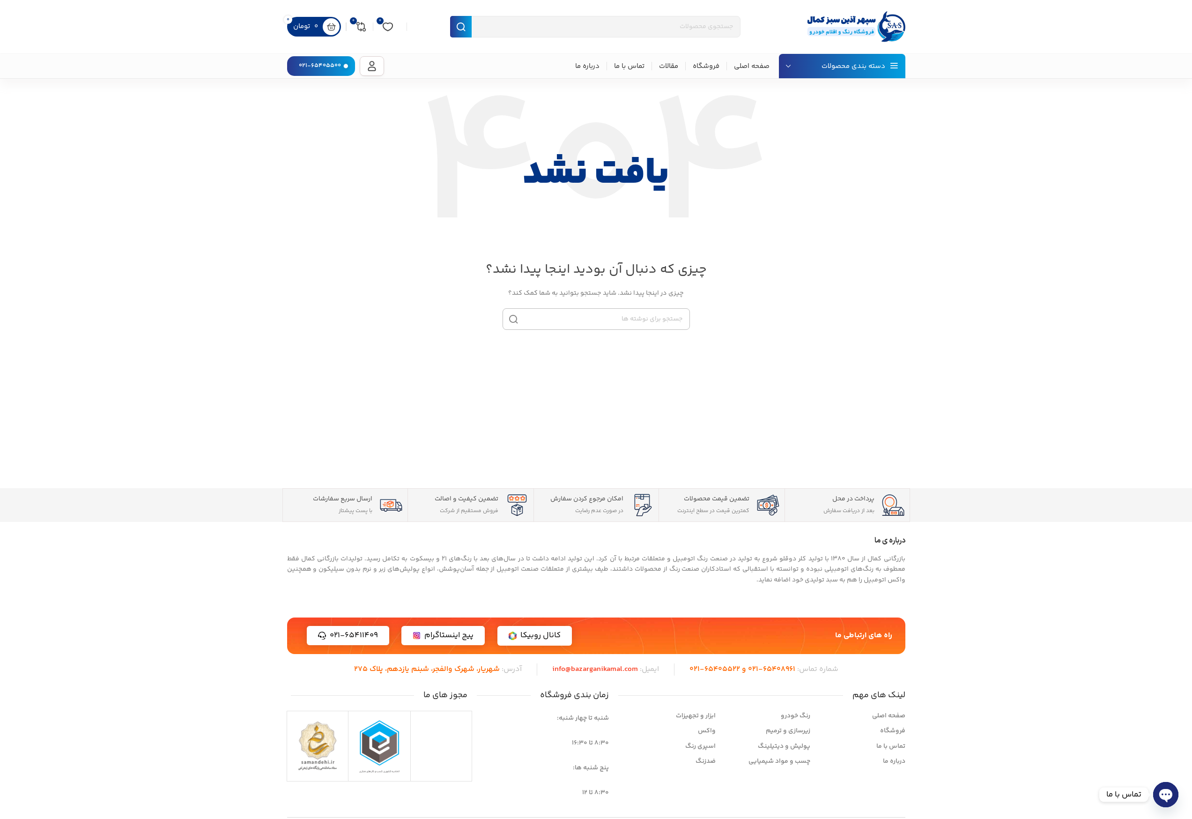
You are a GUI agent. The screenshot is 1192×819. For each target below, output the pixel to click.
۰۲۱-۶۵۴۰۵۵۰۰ (320, 65)
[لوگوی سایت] (853, 26)
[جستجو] (513, 319)
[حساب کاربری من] (372, 66)
